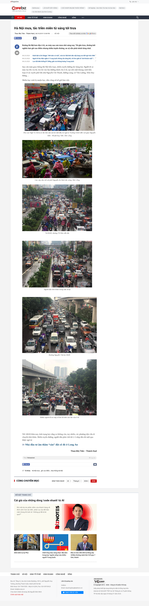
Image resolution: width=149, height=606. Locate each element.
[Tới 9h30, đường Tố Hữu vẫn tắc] (57, 207)
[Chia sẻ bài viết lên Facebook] (17, 46)
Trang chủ (15, 574)
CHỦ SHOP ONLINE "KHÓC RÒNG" (72, 8)
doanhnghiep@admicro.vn (74, 588)
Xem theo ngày (58, 481)
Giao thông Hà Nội (57, 471)
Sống (70, 574)
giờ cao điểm (45, 471)
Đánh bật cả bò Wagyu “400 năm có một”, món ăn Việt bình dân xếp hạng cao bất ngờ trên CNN (64, 55)
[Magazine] (14, 1)
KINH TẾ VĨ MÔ (33, 17)
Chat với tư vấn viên (71, 593)
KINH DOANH (47, 17)
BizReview (35, 8)
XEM (93, 481)
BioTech (122, 8)
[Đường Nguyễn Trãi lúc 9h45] (59, 325)
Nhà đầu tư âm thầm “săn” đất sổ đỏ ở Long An (51, 444)
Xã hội (56, 33)
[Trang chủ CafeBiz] (12, 17)
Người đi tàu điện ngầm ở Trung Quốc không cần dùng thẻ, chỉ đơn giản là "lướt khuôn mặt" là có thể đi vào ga (69, 58)
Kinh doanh (48, 574)
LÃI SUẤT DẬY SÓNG (50, 8)
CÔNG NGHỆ (62, 17)
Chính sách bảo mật (16, 594)
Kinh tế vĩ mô (35, 574)
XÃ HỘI (19, 17)
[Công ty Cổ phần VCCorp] (99, 581)
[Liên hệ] (34, 38)
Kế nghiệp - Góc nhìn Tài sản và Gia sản (102, 8)
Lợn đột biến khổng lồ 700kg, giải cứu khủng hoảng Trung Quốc (53, 61)
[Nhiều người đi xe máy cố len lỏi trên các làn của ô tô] (59, 387)
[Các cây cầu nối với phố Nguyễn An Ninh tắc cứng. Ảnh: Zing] (57, 159)
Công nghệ (60, 574)
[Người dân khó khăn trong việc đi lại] (57, 264)
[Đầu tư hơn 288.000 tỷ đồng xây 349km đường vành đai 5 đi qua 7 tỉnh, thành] (84, 542)
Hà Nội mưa (36, 471)
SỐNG (74, 17)
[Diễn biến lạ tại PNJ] (27, 542)
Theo (59, 458)
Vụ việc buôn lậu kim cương (42, 12)
